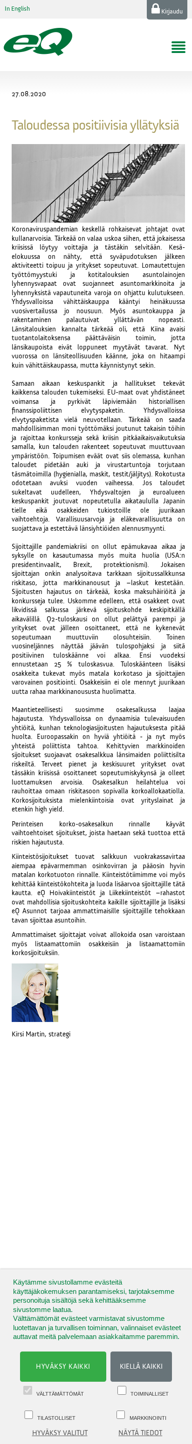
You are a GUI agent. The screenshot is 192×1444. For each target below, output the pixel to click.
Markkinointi (148, 1418)
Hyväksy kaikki (63, 1367)
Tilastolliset (56, 1418)
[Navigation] (178, 47)
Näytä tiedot (140, 1433)
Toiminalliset (149, 1394)
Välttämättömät (60, 1394)
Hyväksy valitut (60, 1433)
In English (17, 9)
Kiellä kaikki (141, 1367)
